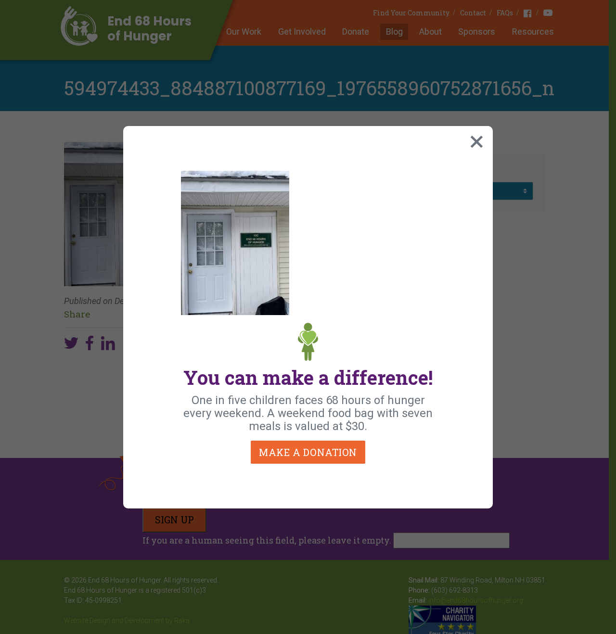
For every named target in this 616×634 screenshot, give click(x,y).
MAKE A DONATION (308, 452)
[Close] (474, 139)
